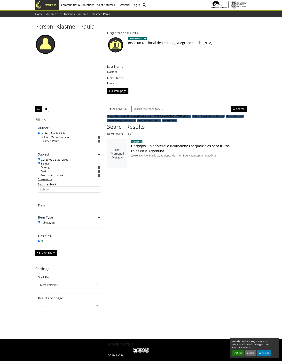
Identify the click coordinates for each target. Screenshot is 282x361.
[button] (144, 5)
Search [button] (240, 109)
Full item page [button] (117, 91)
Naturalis (50, 5)
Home (39, 14)
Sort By (43, 277)
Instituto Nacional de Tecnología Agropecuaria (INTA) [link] (170, 42)
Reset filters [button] (47, 253)
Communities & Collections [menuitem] (77, 5)
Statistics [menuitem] (125, 5)
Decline (250, 352)
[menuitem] (107, 5)
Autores (83, 14)
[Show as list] (38, 109)
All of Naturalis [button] (106, 5)
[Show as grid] (45, 109)
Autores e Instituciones (60, 14)
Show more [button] (45, 179)
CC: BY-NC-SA (116, 355)
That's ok (238, 352)
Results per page (50, 298)
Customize (264, 352)
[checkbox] (39, 133)
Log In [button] (137, 5)
